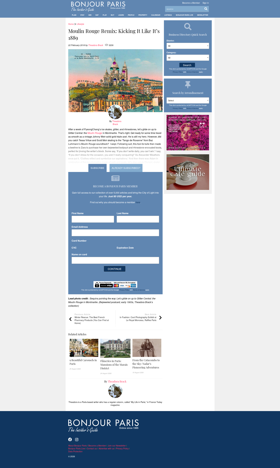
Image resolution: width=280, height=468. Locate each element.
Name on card (79, 254)
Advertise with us (106, 448)
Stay (82, 15)
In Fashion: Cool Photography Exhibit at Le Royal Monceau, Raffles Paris (138, 317)
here (138, 202)
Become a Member (191, 2)
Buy (112, 15)
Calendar (155, 15)
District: (170, 40)
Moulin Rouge (95, 133)
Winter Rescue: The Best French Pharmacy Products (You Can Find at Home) (92, 319)
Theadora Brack (96, 45)
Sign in (206, 2)
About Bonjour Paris (77, 445)
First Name (78, 213)
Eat (97, 15)
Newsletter (202, 15)
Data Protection (75, 451)
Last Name (122, 213)
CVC (74, 247)
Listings (168, 15)
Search (187, 65)
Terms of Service (139, 290)
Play (105, 15)
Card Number (79, 240)
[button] (84, 362)
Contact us (92, 448)
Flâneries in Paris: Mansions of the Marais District (114, 364)
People (131, 15)
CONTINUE (114, 269)
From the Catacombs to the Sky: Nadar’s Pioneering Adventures (146, 363)
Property (142, 15)
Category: (171, 52)
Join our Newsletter (117, 445)
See (89, 15)
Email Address (80, 226)
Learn (121, 15)
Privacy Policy (124, 290)
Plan (74, 15)
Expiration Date (125, 247)
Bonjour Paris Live (184, 15)
